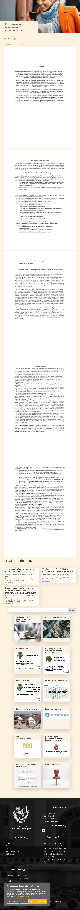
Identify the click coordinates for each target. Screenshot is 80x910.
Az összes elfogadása (38, 901)
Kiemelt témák (49, 816)
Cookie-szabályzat (23, 896)
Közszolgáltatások (50, 819)
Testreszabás (13, 901)
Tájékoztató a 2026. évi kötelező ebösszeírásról (58, 570)
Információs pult (50, 813)
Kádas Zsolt (51, 575)
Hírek (6, 576)
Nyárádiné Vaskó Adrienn (18, 575)
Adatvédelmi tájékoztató (51, 901)
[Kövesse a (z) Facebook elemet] (43, 830)
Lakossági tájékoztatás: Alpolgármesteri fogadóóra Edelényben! (20, 590)
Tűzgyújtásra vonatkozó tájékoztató (15, 44)
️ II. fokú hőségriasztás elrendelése (19, 570)
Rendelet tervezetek (51, 821)
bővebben (9, 583)
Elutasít (24, 901)
